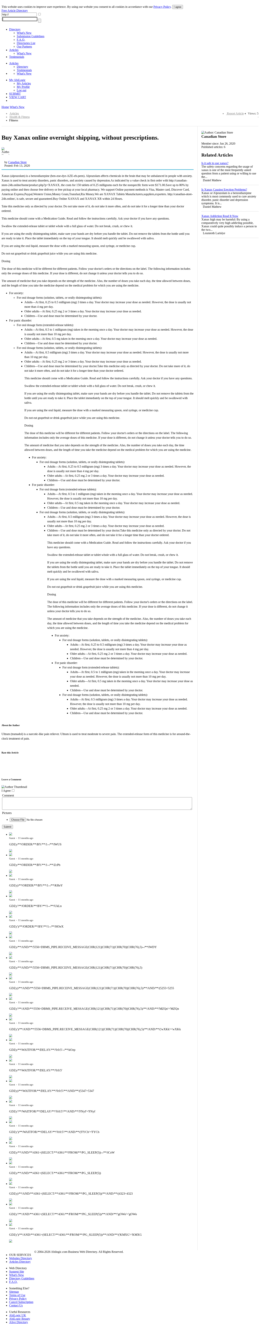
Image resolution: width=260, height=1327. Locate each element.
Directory (15, 29)
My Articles (24, 83)
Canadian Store (17, 162)
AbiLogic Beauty (19, 1318)
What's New (24, 32)
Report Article (235, 113)
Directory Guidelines (21, 1278)
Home (5, 107)
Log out (21, 90)
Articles (13, 50)
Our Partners (24, 46)
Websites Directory (20, 1258)
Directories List (26, 43)
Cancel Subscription (21, 1302)
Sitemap (14, 1291)
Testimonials (16, 56)
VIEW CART (17, 97)
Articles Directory (20, 1261)
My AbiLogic (17, 80)
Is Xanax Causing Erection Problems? (224, 189)
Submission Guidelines (30, 36)
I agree (177, 7)
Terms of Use (17, 1295)
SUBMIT (15, 93)
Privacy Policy (162, 6)
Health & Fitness (20, 117)
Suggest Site (16, 1271)
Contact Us (16, 1305)
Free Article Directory (15, 10)
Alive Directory (18, 1322)
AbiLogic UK (17, 1315)
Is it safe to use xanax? (214, 163)
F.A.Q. (21, 39)
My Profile (23, 86)
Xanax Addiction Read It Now (219, 216)
